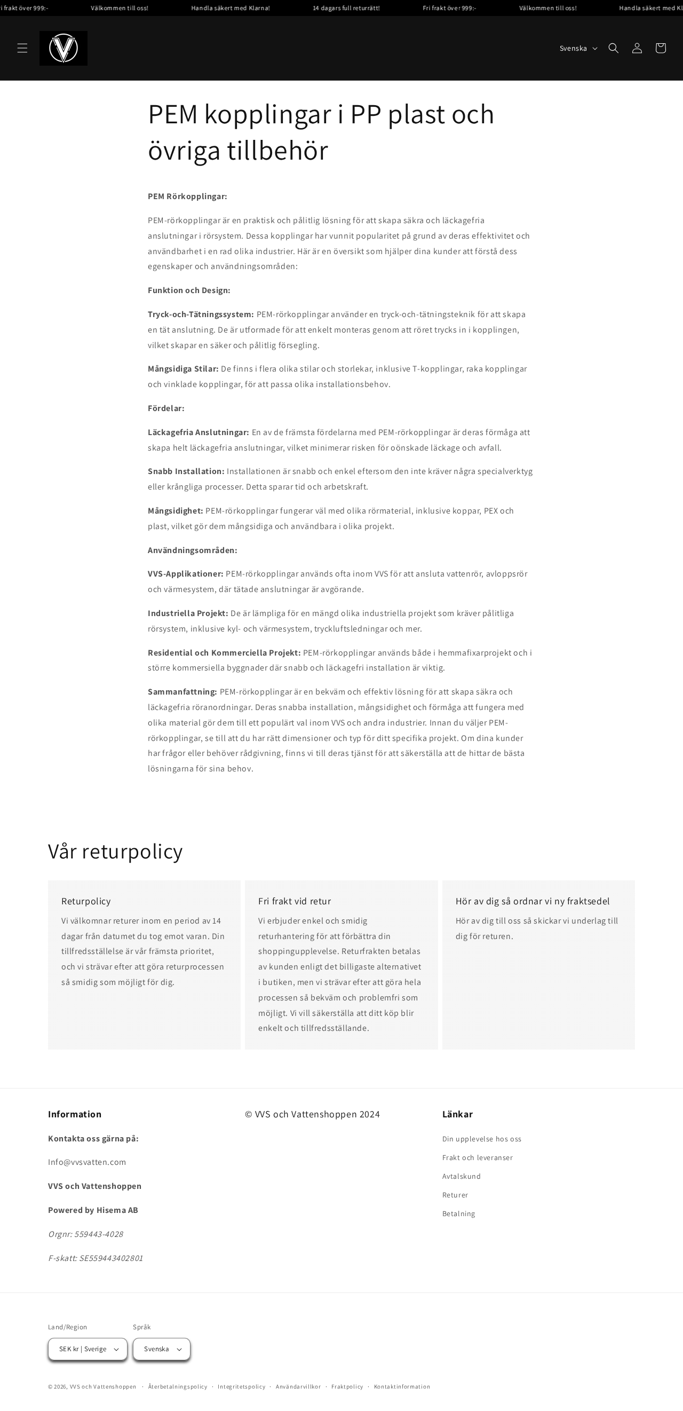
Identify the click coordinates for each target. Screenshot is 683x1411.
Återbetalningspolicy (178, 1386)
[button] (22, 48)
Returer (455, 1195)
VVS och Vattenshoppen (103, 1386)
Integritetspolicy (241, 1386)
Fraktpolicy (347, 1386)
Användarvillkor (298, 1386)
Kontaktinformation (402, 1386)
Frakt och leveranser (477, 1157)
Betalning (458, 1213)
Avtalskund (461, 1176)
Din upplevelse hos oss (482, 1139)
